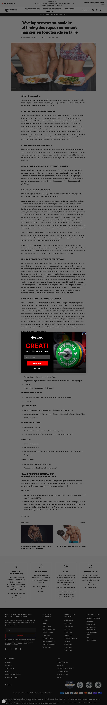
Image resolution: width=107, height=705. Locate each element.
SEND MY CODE (37, 363)
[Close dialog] (84, 333)
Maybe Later (37, 368)
